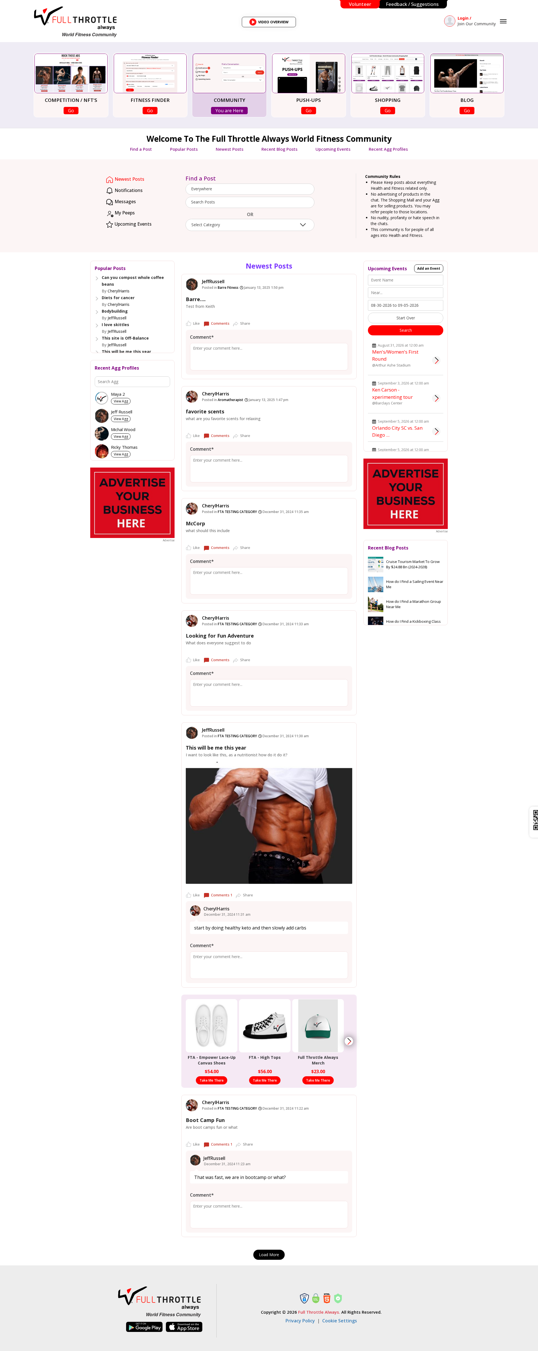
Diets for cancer (118, 297)
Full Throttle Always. (319, 1312)
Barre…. (196, 299)
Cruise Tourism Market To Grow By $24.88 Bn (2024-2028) (413, 564)
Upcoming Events (333, 149)
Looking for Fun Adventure (220, 635)
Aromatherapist (230, 399)
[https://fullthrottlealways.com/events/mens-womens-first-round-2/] (436, 360)
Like (196, 323)
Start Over (405, 317)
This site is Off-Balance (125, 338)
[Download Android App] (144, 1327)
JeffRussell (117, 317)
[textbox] (250, 202)
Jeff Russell (121, 411)
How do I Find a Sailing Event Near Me (414, 584)
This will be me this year (126, 351)
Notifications (128, 190)
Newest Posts (230, 149)
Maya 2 (118, 394)
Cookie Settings (339, 1321)
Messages (124, 201)
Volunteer (360, 4)
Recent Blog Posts (279, 149)
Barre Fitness (228, 287)
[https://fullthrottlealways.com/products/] (349, 1041)
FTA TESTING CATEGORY (237, 511)
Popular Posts (184, 149)
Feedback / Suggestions (412, 4)
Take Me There (212, 1080)
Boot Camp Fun (205, 1120)
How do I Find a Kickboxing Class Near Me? (413, 624)
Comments (220, 323)
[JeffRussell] (192, 284)
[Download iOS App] (184, 1327)
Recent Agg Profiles (388, 149)
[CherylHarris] (192, 397)
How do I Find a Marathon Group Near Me (413, 604)
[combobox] (249, 189)
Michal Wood (123, 429)
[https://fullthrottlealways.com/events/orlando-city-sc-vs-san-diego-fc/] (436, 431)
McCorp (195, 523)
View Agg (121, 401)
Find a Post (141, 149)
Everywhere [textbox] (201, 188)
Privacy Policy (300, 1321)
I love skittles (115, 324)
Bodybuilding (115, 311)
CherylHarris (118, 291)
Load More (269, 1254)
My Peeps (124, 213)
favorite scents (205, 411)
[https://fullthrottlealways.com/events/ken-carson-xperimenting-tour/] (436, 398)
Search (406, 330)
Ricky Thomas (124, 447)
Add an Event (428, 268)
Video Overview (271, 23)
